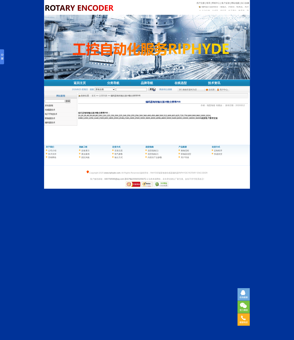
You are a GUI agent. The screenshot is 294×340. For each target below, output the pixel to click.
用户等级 (185, 157)
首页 (94, 96)
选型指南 (149, 147)
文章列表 (103, 96)
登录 (208, 3)
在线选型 (181, 83)
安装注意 (119, 150)
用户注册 (201, 3)
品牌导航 (147, 83)
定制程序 (218, 150)
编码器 (81, 113)
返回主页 (80, 83)
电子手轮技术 (51, 114)
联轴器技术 (50, 118)
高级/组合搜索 (165, 89)
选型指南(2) (153, 154)
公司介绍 (52, 150)
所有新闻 (49, 105)
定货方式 (116, 147)
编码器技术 (50, 122)
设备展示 (85, 150)
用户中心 (224, 89)
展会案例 (85, 154)
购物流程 (185, 150)
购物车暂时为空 (190, 89)
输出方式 (119, 157)
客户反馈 (226, 3)
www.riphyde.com (112, 173)
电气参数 (119, 154)
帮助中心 (216, 3)
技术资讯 (214, 83)
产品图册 (183, 147)
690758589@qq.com (114, 179)
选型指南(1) (153, 150)
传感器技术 (50, 110)
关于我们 (50, 147)
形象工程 (83, 147)
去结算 (212, 89)
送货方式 (216, 147)
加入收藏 (245, 3)
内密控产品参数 (155, 157)
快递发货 (218, 154)
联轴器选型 (186, 154)
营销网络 (52, 157)
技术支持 (52, 154)
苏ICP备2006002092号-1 (136, 179)
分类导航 (113, 83)
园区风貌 (85, 157)
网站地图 (235, 3)
